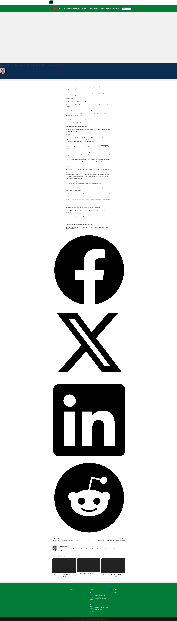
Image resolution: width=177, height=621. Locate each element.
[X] (50, 592)
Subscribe (116, 8)
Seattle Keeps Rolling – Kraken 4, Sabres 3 (113, 574)
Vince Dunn (72, 228)
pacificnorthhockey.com (73, 9)
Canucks (102, 8)
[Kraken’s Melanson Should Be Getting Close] (92, 597)
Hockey (70, 227)
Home (91, 8)
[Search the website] (126, 8)
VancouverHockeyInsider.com (94, 619)
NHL (79, 227)
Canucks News (80, 619)
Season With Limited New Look (86, 224)
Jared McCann (104, 144)
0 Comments (103, 598)
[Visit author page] (54, 548)
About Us (72, 592)
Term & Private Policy (74, 595)
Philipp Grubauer (75, 159)
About (108, 8)
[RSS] (59, 592)
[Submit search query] (129, 9)
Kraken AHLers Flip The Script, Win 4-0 (88, 573)
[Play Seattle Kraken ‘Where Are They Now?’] (92, 609)
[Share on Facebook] (89, 305)
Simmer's (54, 8)
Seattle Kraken (5, 78)
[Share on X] (89, 378)
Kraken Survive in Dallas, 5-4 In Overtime (64, 574)
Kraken (96, 8)
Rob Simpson (3, 74)
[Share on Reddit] (89, 533)
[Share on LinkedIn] (89, 460)
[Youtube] (51, 2)
